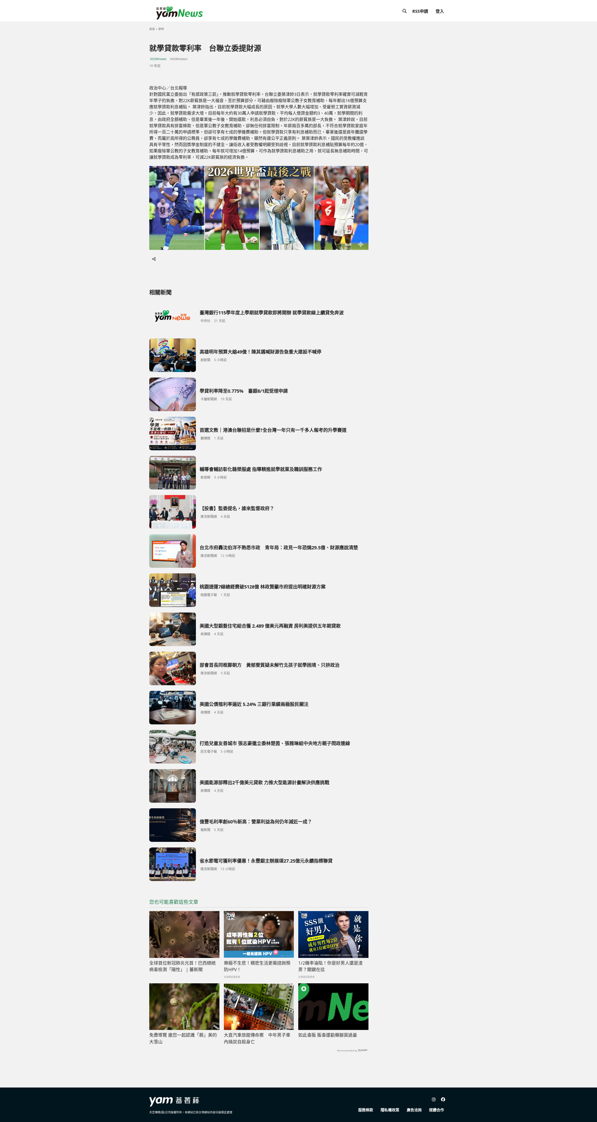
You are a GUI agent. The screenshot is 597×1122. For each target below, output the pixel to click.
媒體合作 (436, 1109)
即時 (161, 29)
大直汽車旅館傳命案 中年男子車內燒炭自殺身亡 (257, 1038)
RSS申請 (420, 11)
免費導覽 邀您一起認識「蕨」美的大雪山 (183, 1038)
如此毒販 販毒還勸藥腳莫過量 (327, 1035)
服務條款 (365, 1109)
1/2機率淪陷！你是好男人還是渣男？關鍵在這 (330, 966)
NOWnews (158, 59)
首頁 (152, 29)
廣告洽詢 (414, 1109)
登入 (440, 11)
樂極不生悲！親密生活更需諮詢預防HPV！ (257, 966)
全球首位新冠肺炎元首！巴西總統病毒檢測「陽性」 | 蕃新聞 (182, 966)
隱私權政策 (390, 1109)
